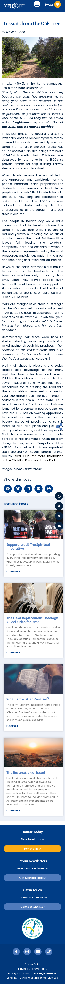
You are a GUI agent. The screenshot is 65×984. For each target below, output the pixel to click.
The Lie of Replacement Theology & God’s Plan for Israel (32, 620)
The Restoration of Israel (25, 773)
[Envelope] (38, 951)
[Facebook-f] (16, 951)
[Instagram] (27, 951)
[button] (37, 4)
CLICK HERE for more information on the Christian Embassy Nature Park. (32, 458)
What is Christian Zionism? (27, 699)
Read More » (13, 571)
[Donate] (57, 4)
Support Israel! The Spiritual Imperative (28, 547)
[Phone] (48, 951)
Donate (49, 4)
